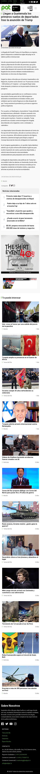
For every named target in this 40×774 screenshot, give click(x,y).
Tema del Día (7, 362)
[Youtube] (34, 2)
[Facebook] (32, 2)
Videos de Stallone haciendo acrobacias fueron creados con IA (17, 458)
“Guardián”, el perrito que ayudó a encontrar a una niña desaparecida (20, 212)
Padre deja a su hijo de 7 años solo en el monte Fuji (21, 205)
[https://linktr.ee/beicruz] (20, 283)
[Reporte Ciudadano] (30, 8)
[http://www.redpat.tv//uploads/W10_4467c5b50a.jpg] (20, 311)
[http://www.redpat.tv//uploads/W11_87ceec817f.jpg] (20, 545)
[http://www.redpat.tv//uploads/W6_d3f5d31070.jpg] (20, 411)
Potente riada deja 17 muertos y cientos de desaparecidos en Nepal (20, 197)
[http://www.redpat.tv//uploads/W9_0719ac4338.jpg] (20, 345)
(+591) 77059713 (23, 757)
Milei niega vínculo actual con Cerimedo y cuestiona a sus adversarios (18, 592)
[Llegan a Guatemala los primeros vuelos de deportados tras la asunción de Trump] (20, 36)
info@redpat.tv (7, 763)
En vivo (15, 7)
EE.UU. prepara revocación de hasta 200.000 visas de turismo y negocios (20, 227)
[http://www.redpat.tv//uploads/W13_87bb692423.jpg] (20, 478)
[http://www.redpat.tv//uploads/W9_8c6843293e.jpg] (20, 611)
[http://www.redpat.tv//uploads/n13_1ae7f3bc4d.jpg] (20, 676)
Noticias (6, 462)
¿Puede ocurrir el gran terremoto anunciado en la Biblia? (20, 219)
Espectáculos (6, 741)
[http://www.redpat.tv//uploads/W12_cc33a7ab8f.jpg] (20, 511)
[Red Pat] (5, 8)
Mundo (5, 181)
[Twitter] (37, 2)
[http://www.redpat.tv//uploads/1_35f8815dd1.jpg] (20, 445)
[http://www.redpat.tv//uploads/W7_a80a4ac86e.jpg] (20, 378)
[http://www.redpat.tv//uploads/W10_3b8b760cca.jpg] (20, 578)
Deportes (5, 738)
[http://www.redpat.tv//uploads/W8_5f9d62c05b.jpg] (20, 642)
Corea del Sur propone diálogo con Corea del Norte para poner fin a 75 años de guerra (19, 492)
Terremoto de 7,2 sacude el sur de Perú (17, 624)
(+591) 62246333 (21, 754)
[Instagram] (29, 2)
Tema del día (6, 733)
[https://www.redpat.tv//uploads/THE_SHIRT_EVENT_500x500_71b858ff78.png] (20, 254)
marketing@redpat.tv (24, 760)
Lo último (4, 1)
